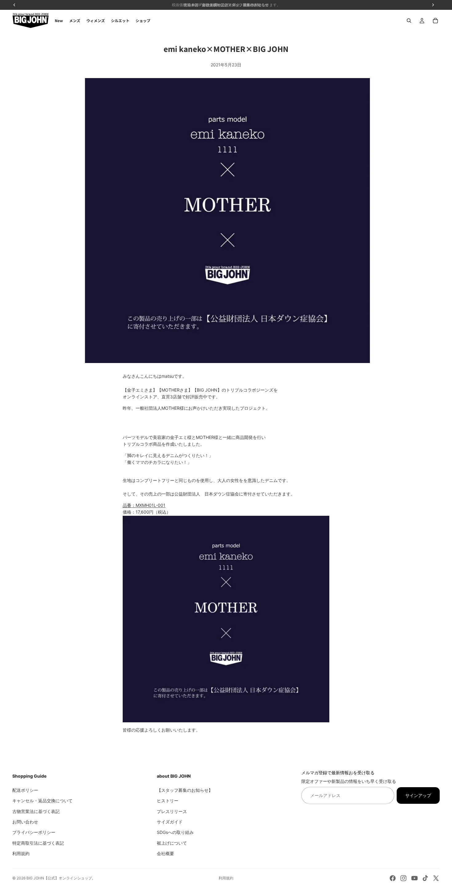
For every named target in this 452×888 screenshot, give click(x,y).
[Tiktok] (425, 878)
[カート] (435, 20)
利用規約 (21, 853)
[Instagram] (403, 878)
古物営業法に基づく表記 (36, 811)
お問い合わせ (25, 821)
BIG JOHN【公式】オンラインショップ (59, 878)
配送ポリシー (25, 789)
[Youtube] (414, 878)
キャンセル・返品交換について (42, 800)
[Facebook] (392, 878)
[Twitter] (436, 878)
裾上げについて (172, 842)
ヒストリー (167, 800)
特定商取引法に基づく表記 (38, 842)
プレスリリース (172, 811)
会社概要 (165, 853)
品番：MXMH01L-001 (144, 505)
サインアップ (418, 795)
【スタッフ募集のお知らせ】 (185, 789)
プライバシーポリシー (33, 832)
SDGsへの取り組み (175, 832)
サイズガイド (170, 821)
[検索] (409, 20)
